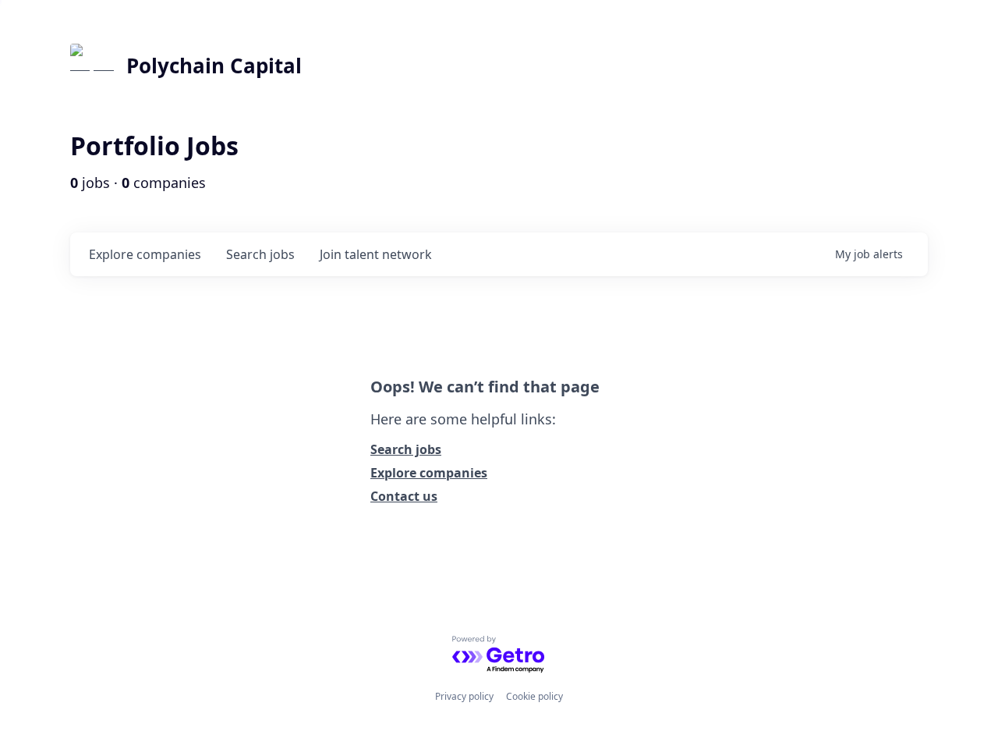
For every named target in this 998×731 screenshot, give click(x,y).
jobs (260, 254)
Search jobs (405, 449)
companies (145, 254)
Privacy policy (464, 696)
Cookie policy (534, 696)
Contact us (403, 496)
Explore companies (428, 472)
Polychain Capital (214, 65)
